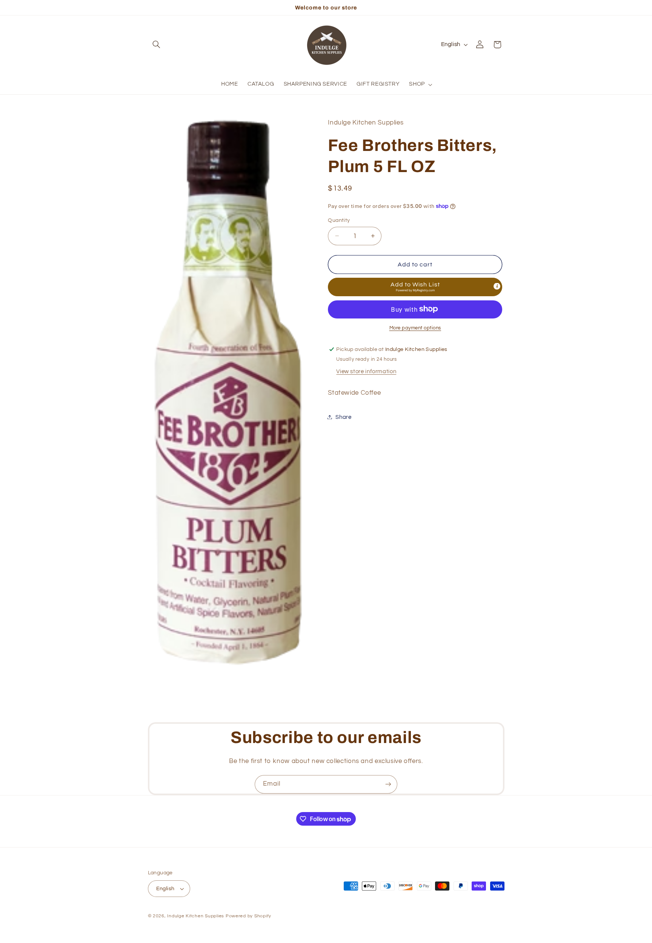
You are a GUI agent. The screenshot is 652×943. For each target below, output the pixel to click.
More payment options (415, 327)
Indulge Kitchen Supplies (195, 916)
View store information (366, 371)
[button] (156, 44)
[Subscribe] (388, 784)
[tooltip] (497, 286)
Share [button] (343, 417)
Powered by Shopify (248, 916)
